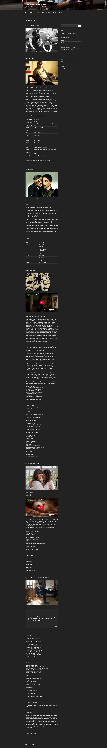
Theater (37, 12)
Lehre (43, 12)
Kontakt (54, 12)
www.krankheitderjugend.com (32, 539)
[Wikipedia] (63, 33)
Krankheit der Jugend (32, 463)
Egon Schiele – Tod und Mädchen (37, 578)
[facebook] (74, 33)
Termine (63, 63)
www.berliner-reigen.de (31, 316)
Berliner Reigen (30, 270)
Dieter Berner (36, 4)
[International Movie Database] (69, 33)
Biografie (60, 12)
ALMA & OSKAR (64, 40)
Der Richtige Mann (32, 25)
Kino (26, 12)
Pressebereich (39, 115)
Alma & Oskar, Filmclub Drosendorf (68, 49)
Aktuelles (48, 12)
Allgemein (63, 59)
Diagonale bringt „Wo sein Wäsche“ (68, 47)
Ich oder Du (29, 58)
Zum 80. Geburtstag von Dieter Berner (68, 45)
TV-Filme (31, 12)
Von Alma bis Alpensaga (66, 42)
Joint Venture (30, 170)
